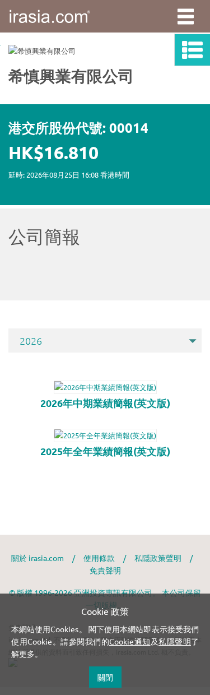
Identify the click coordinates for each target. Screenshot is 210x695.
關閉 (105, 677)
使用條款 (99, 558)
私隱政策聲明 (157, 558)
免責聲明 (105, 570)
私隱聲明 (174, 641)
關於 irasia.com (37, 558)
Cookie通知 (130, 641)
